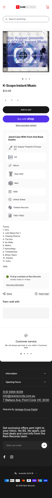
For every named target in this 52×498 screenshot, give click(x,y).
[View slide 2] (24, 353)
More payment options (26, 125)
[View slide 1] (21, 353)
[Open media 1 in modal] (44, 33)
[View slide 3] (27, 353)
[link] (26, 400)
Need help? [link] (44, 293)
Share (9, 293)
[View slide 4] (31, 353)
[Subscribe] (44, 445)
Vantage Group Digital (26, 409)
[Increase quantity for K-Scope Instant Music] (18, 100)
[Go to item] (22, 79)
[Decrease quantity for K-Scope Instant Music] (6, 100)
